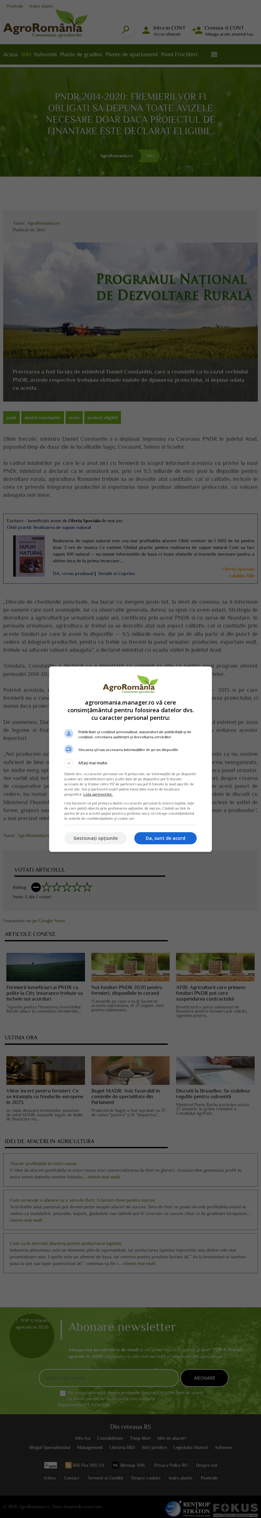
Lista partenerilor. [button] (98, 794)
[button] (130, 763)
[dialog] (130, 759)
